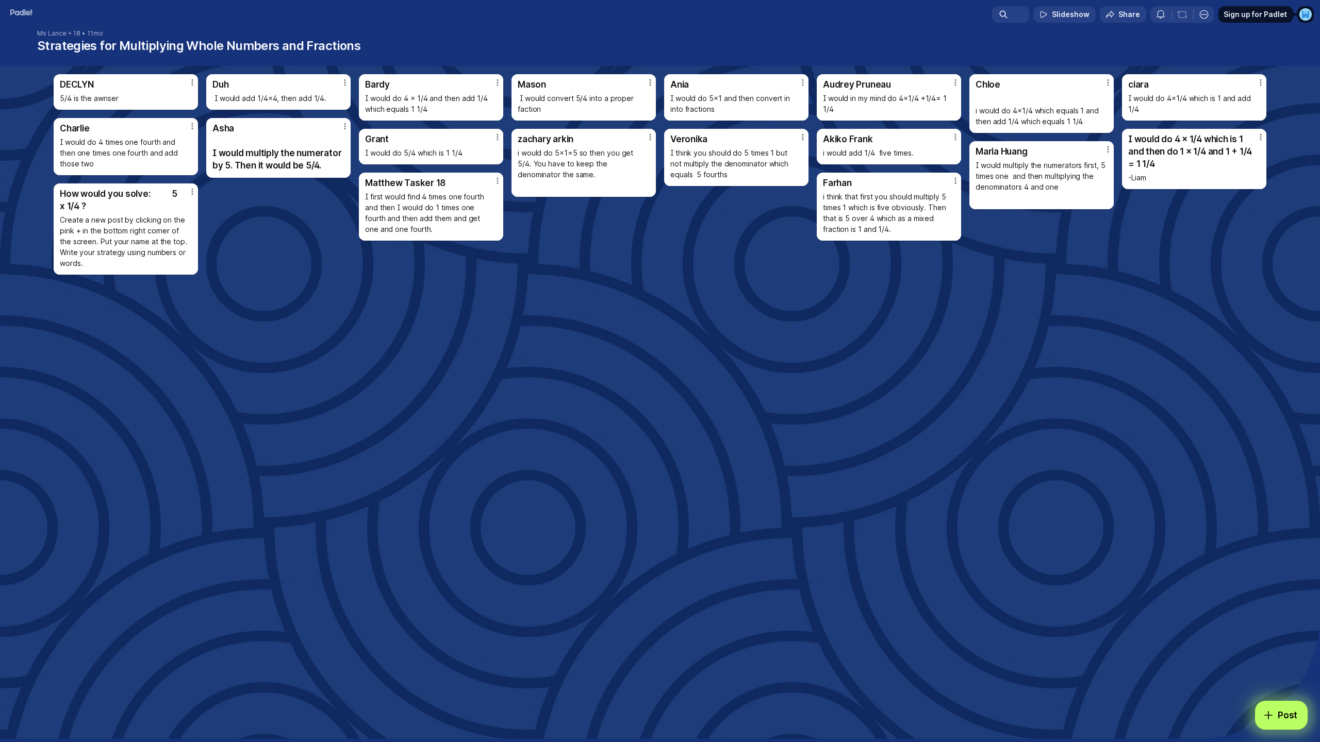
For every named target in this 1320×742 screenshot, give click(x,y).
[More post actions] (192, 82)
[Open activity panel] (1160, 14)
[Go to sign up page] (1305, 14)
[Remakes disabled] (1182, 14)
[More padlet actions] (1204, 14)
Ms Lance (52, 33)
